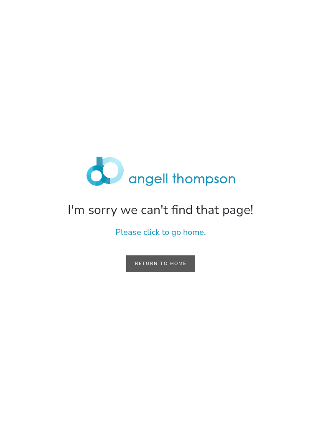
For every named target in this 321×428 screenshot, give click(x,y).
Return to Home (160, 263)
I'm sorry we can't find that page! (160, 210)
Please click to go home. (160, 232)
